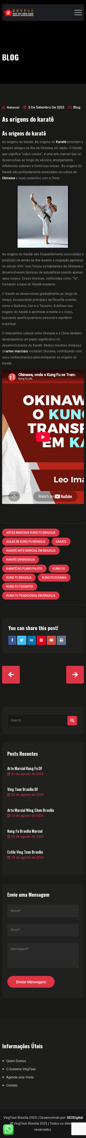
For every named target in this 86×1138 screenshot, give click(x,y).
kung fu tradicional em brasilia (30, 595)
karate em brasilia (20, 559)
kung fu (59, 568)
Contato (12, 1085)
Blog (76, 107)
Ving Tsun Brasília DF (22, 789)
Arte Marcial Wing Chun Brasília (30, 810)
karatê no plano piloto (24, 568)
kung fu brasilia (19, 577)
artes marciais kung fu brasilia (30, 532)
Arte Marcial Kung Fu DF (24, 768)
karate (61, 541)
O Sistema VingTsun (21, 1069)
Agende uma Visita (20, 1077)
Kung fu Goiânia (54, 577)
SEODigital (75, 1118)
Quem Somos (16, 1061)
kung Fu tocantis (19, 586)
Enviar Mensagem (31, 982)
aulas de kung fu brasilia (25, 541)
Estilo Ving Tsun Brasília (25, 852)
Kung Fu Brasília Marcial (24, 831)
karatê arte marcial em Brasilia (31, 550)
